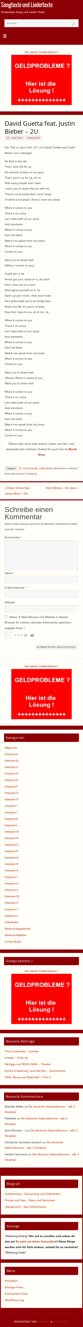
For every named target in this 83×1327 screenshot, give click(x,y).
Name (9, 573)
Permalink (31, 473)
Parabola (43, 1321)
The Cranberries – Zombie (21, 1051)
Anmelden (11, 1280)
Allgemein (11, 747)
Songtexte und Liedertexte (27, 5)
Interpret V (11, 889)
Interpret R (11, 864)
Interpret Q (12, 857)
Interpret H (11, 799)
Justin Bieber (46, 468)
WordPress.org (14, 1300)
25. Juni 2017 (15, 138)
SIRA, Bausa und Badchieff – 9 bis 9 (28, 1077)
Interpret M (12, 831)
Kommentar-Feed (16, 1293)
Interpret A (11, 754)
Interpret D (33, 138)
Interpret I (11, 805)
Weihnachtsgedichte (17, 928)
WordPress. (61, 1321)
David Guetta (30, 468)
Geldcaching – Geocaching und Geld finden (32, 1193)
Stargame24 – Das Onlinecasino (25, 1206)
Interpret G (12, 793)
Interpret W (12, 896)
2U (20, 468)
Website (10, 602)
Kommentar (13, 537)
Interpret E (11, 780)
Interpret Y (11, 909)
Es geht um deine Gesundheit (36, 1241)
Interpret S (11, 870)
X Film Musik (13, 941)
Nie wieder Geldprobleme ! (42, 52)
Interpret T (11, 877)
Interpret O (12, 844)
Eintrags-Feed (14, 1287)
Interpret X (11, 902)
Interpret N (11, 838)
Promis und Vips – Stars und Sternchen (30, 1200)
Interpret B (11, 760)
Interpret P (11, 851)
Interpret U (11, 883)
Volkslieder (11, 922)
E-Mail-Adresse (15, 587)
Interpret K (11, 818)
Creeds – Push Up (16, 1057)
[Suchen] (74, 24)
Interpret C (11, 767)
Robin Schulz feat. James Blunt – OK (17, 490)
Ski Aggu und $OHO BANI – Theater (28, 1064)
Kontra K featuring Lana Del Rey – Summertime (35, 1070)
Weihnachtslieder (16, 935)
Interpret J (11, 812)
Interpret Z (11, 915)
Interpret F (11, 786)
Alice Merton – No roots (62, 488)
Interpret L (11, 825)
